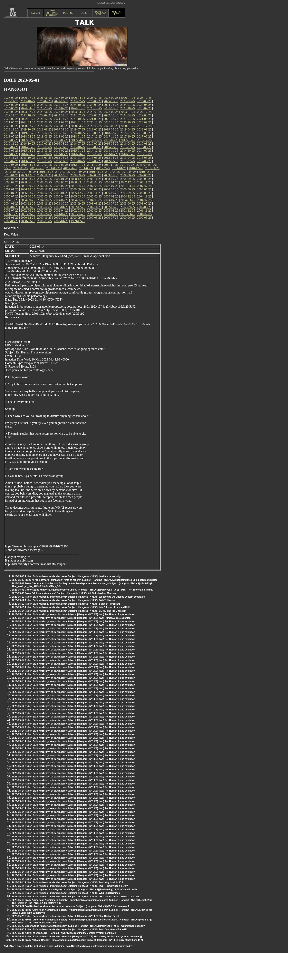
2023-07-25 (28, 111)
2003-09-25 (77, 203)
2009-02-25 (44, 178)
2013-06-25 (94, 157)
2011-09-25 (143, 164)
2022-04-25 (127, 115)
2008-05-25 (44, 182)
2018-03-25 (44, 136)
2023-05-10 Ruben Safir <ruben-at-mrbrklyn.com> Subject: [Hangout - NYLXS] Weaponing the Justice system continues (78, 596)
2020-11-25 (111, 122)
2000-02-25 (44, 221)
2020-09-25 (144, 122)
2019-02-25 (11, 133)
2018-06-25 (144, 133)
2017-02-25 (111, 140)
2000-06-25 (127, 217)
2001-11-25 (144, 210)
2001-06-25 (78, 214)
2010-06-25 (79, 171)
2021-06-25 (144, 118)
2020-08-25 (11, 126)
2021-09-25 (94, 118)
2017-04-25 (78, 140)
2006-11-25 (44, 189)
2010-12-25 (136, 168)
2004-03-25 (127, 200)
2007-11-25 (144, 182)
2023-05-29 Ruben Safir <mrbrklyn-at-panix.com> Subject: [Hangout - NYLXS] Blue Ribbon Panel (65, 916)
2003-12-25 (28, 203)
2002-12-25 (78, 207)
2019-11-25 (11, 129)
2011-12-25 (94, 164)
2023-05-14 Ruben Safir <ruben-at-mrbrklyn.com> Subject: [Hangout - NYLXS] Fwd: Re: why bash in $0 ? (70, 886)
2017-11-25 (111, 136)
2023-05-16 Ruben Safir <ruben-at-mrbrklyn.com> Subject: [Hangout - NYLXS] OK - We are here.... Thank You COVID (76, 896)
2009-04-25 (11, 178)
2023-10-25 (127, 108)
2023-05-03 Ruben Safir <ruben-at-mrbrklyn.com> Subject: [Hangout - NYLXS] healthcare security (66, 576)
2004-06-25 (78, 200)
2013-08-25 (61, 157)
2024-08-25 (111, 104)
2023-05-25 (61, 111)
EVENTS (35, 13)
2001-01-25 (11, 217)
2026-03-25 (94, 97)
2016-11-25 (11, 143)
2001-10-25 (11, 214)
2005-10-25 (111, 193)
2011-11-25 (111, 164)
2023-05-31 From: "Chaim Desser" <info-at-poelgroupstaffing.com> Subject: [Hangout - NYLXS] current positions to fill (77, 940)
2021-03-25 (44, 122)
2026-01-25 (127, 97)
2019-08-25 (61, 129)
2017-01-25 (127, 140)
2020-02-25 (111, 126)
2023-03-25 (94, 111)
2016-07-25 (77, 143)
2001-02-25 (144, 214)
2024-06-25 (144, 104)
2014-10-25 (127, 150)
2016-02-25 (11, 147)
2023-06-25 (44, 111)
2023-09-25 (144, 108)
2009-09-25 (77, 175)
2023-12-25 (94, 108)
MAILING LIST (116, 13)
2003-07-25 (111, 203)
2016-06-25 (94, 143)
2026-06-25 (44, 97)
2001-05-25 (94, 214)
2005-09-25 (127, 193)
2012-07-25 (127, 161)
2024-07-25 (127, 104)
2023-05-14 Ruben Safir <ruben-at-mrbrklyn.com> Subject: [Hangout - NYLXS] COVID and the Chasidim (69, 611)
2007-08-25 (44, 186)
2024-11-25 (61, 104)
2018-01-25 (78, 136)
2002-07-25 (11, 210)
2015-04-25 (28, 150)
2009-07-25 (111, 175)
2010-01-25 (11, 175)
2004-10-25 (11, 200)
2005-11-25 (94, 193)
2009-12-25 (28, 175)
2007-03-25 (127, 186)
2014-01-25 (127, 154)
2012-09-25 (94, 161)
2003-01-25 (61, 207)
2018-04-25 (28, 136)
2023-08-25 (11, 111)
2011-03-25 (86, 168)
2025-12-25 (144, 97)
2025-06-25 (94, 101)
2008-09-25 (127, 178)
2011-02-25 (103, 168)
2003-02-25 (44, 207)
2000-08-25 (94, 217)
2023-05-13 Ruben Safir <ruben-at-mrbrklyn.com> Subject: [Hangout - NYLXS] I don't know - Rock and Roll (71, 607)
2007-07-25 (61, 186)
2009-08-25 (94, 175)
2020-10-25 (127, 122)
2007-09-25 (28, 186)
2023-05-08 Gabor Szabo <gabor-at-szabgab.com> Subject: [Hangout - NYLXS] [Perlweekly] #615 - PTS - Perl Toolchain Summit (82, 589)
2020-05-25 (61, 126)
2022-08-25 (61, 115)
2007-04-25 (111, 186)
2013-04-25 (127, 157)
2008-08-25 (144, 178)
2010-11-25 (152, 168)
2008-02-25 (94, 182)
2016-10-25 (27, 143)
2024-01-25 (78, 108)
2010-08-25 (46, 171)
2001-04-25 (111, 214)
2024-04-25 (28, 108)
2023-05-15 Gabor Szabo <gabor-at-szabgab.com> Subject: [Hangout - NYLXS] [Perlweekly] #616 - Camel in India (74, 889)
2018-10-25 (77, 133)
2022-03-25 (144, 115)
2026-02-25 (111, 97)
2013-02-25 (11, 161)
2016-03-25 (144, 143)
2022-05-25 (111, 115)
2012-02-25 (61, 164)
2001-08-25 (44, 214)
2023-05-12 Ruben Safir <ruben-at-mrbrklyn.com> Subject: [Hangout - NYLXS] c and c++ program (66, 603)
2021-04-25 (28, 122)
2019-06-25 (94, 129)
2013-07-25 (77, 157)
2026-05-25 (61, 97)
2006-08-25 (94, 189)
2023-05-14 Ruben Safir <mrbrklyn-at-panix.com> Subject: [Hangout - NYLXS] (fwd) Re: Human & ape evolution (73, 614)
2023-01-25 (127, 111)
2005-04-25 (61, 196)
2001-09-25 (28, 214)
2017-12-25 (94, 136)
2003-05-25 (144, 203)
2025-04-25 (127, 101)
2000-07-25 (111, 217)
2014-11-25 (111, 150)
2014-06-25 (44, 154)
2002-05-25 (44, 210)
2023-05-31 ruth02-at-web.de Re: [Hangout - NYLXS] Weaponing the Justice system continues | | (65, 933)
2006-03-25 (28, 193)
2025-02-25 (11, 104)
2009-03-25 (28, 178)
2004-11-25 (144, 196)
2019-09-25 (44, 129)
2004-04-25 (111, 200)
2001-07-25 (61, 214)
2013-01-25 (28, 161)
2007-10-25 (11, 186)
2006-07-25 (111, 189)
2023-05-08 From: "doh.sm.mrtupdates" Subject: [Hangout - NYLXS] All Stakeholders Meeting (64, 593)
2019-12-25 (144, 126)
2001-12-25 (127, 210)
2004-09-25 (28, 200)
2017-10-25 (127, 136)
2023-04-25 (78, 111)
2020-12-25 (94, 122)
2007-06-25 (78, 186)
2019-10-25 (27, 129)
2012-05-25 (11, 164)
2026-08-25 (11, 97)
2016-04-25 (127, 143)
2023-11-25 (111, 108)
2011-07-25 (20, 168)
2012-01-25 (78, 164)
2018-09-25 (94, 133)
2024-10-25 (77, 104)
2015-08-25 (111, 147)
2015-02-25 (61, 150)
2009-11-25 (44, 175)
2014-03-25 (94, 154)
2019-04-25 (127, 129)
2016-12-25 (144, 140)
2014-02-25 (111, 154)
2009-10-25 (61, 175)
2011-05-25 (53, 168)
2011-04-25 (70, 168)
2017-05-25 (61, 140)
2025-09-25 (44, 101)
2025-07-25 (77, 101)
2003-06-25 (127, 203)
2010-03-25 (129, 171)
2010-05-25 (96, 171)
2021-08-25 (111, 118)
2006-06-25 (127, 189)
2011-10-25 (127, 164)
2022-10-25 (27, 115)
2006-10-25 (61, 189)
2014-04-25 (78, 154)
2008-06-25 (28, 182)
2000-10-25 (61, 217)
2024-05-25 (11, 108)
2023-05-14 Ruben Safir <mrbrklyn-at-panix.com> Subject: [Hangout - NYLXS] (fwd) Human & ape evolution (71, 618)
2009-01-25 (61, 178)
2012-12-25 (44, 161)
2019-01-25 (28, 133)
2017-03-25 (94, 140)
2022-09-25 (44, 115)
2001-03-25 (127, 214)
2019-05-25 (111, 129)
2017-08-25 (11, 140)
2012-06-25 (144, 161)
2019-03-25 (144, 129)
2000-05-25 (144, 217)
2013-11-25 (11, 157)
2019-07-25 (77, 129)
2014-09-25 (144, 150)
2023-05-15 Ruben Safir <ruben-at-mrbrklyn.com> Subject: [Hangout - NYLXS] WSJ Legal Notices (66, 893)
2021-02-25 (61, 122)
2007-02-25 (144, 186)
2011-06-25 (37, 168)
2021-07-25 (127, 118)
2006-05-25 (144, 189)
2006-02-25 (44, 193)
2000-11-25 (44, 217)
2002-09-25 (127, 207)
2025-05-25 (111, 101)
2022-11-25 (11, 115)
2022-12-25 (144, 111)
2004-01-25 (11, 203)
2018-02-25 (61, 136)
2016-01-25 (28, 147)
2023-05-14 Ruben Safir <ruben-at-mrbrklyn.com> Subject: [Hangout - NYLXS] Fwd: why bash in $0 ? (67, 882)
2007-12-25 (127, 182)
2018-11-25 (61, 133)
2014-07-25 (28, 154)
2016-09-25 (44, 143)
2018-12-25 (44, 133)
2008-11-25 (94, 178)
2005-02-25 (94, 196)
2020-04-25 (78, 126)
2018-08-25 (111, 133)
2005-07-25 (11, 196)
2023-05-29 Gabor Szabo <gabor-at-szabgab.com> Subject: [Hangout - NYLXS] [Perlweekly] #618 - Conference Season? (78, 926)
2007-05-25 (94, 186)
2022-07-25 (77, 115)
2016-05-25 (111, 143)
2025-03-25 (144, 101)
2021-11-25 (61, 118)
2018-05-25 (11, 136)
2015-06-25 (144, 147)
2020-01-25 (127, 126)
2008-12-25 (78, 178)
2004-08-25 (44, 200)
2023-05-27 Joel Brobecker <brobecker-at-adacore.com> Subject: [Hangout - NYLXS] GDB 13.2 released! (70, 906)
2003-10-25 (61, 203)
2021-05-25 (11, 122)
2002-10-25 (111, 207)
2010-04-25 (112, 171)
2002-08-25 (144, 207)
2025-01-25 (28, 104)
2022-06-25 (94, 115)
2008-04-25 (61, 182)
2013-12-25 (144, 154)
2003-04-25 (11, 207)
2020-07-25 (28, 126)
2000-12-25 (28, 217)
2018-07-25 (127, 133)
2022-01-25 (28, 118)
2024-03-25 (44, 108)
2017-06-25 (44, 140)
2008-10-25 (111, 178)
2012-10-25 (77, 161)
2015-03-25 (44, 150)
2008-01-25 (111, 182)
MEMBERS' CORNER (100, 13)
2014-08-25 (11, 154)
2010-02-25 (146, 171)
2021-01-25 (78, 122)
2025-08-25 (61, 101)
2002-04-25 (61, 210)
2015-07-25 (127, 147)
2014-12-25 (94, 150)
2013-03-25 (144, 157)
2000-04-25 (11, 221)
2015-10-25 (77, 147)
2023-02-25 (111, 111)
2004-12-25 (127, 196)
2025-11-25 (11, 101)
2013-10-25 (27, 157)
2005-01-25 (111, 196)
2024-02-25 (61, 108)
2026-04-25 (78, 97)
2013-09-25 (44, 157)
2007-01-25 (11, 189)
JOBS (84, 13)
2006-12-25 (28, 189)
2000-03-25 (28, 221)
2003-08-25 (94, 203)
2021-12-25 (44, 118)
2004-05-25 (94, 200)
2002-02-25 (94, 210)
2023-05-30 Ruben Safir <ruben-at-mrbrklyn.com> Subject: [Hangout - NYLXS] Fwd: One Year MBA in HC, (70, 929)
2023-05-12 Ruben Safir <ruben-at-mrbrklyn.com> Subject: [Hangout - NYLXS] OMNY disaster (64, 600)
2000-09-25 (77, 217)
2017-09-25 (144, 136)
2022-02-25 (11, 118)
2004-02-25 (144, 200)
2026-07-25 (28, 97)
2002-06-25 (28, 210)
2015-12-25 (44, 147)
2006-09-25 (77, 189)
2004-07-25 (61, 200)
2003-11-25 (44, 203)
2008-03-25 (78, 182)
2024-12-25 (44, 104)
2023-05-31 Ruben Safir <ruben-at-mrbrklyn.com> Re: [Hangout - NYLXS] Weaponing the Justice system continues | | (77, 936)
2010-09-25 (29, 171)
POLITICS (68, 13)
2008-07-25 (11, 182)
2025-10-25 (27, 101)
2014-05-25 (61, 154)
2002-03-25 (78, 210)
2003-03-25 (28, 207)
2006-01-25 (61, 193)
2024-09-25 (94, 104)
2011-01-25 (119, 168)
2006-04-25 (11, 193)
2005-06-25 (28, 196)
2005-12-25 (78, 193)
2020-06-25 (44, 126)
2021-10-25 (77, 118)
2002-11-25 (94, 207)
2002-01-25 (111, 210)
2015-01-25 (78, 150)
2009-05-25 (144, 175)
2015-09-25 (94, 147)
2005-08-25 (144, 193)
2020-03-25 (94, 126)
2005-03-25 (78, 196)
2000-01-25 (61, 221)
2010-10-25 (12, 171)
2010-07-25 (62, 171)
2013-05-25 (111, 157)
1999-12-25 (78, 221)
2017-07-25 (28, 140)
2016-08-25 (61, 143)
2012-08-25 (111, 161)
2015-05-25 (11, 150)
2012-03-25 (44, 164)
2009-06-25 (127, 175)
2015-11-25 (61, 147)
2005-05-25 (44, 196)
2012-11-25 (61, 161)
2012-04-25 (28, 164)
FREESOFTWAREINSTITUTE (52, 12)
